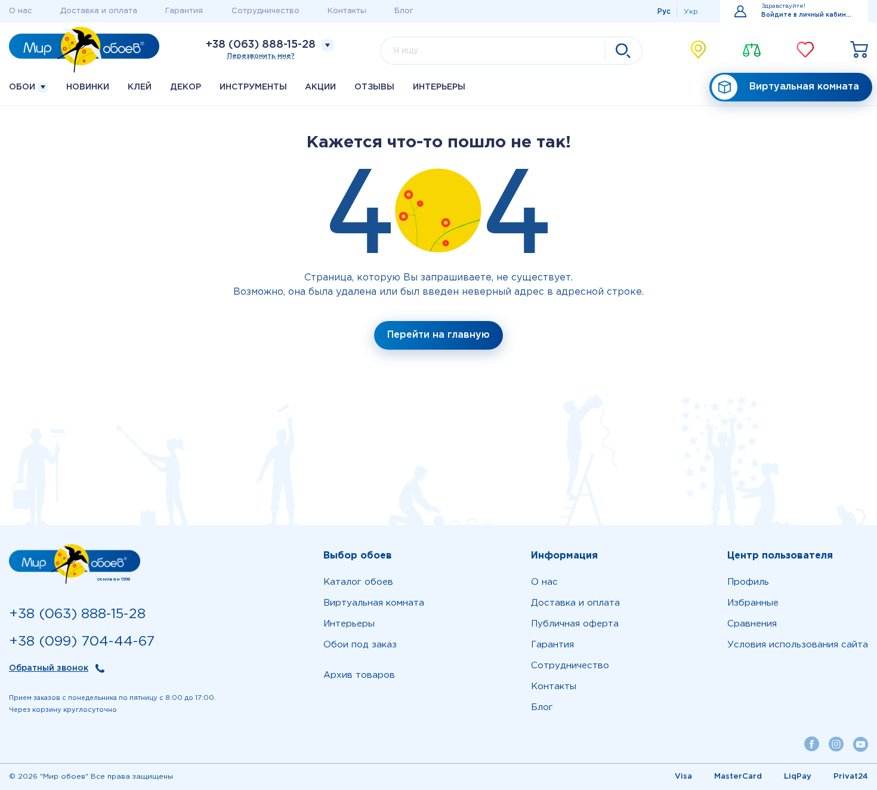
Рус (664, 11)
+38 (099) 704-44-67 (82, 641)
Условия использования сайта (797, 645)
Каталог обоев (358, 582)
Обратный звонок (48, 668)
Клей (140, 87)
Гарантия (184, 11)
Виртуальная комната (804, 86)
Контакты (347, 11)
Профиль (748, 582)
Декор (185, 87)
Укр (691, 11)
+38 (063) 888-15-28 (261, 45)
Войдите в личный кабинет (807, 15)
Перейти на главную (438, 335)
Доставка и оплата (98, 11)
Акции (320, 87)
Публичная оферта (575, 624)
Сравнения (752, 624)
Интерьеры (439, 87)
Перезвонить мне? (261, 56)
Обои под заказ (360, 645)
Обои (23, 87)
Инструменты (253, 87)
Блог (403, 11)
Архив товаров (359, 675)
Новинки (87, 87)
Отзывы (374, 87)
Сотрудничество (265, 11)
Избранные (753, 603)
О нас (20, 11)
